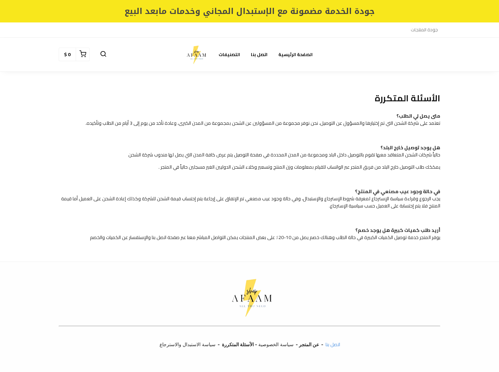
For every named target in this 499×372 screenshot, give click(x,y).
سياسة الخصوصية (276, 344)
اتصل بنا (259, 54)
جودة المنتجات (424, 30)
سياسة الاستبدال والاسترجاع (187, 344)
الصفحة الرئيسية (295, 54)
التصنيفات (229, 54)
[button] (103, 54)
